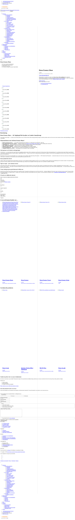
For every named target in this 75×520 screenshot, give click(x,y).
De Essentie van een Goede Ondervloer (8, 437)
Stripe (38, 143)
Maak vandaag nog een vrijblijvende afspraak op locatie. (9, 385)
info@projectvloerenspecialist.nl (8, 1)
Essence (27, 143)
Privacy (10, 460)
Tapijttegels (4, 430)
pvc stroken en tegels (5, 423)
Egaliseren (4, 436)
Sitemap (17, 460)
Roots (36, 143)
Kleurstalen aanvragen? (4, 130)
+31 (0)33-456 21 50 (6, 2)
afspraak (9, 450)
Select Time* (2, 195)
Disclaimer (13, 460)
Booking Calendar (7, 181)
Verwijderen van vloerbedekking (7, 435)
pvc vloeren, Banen (5, 424)
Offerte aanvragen (42, 80)
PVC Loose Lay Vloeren (6, 426)
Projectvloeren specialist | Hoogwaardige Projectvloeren (16, 451)
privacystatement (12, 418)
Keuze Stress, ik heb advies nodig (7, 405)
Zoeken (11, 11)
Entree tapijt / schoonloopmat (7, 432)
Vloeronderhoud (5, 439)
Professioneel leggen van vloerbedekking (9, 438)
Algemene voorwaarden (4, 460)
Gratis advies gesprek (5, 404)
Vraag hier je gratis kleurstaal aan (60, 172)
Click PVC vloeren (5, 425)
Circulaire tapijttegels (5, 431)
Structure (32, 143)
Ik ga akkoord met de (8, 418)
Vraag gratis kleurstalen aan (44, 75)
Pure (30, 143)
